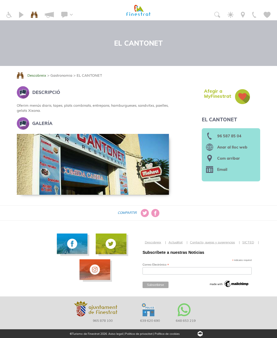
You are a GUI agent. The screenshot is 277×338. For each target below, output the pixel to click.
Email (222, 169)
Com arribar (228, 158)
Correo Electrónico (156, 265)
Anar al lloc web (232, 147)
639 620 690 (150, 321)
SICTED (248, 242)
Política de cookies (167, 334)
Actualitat (176, 242)
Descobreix (153, 242)
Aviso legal (115, 334)
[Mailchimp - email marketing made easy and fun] (229, 284)
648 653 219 (186, 321)
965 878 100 (103, 321)
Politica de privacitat (138, 334)
